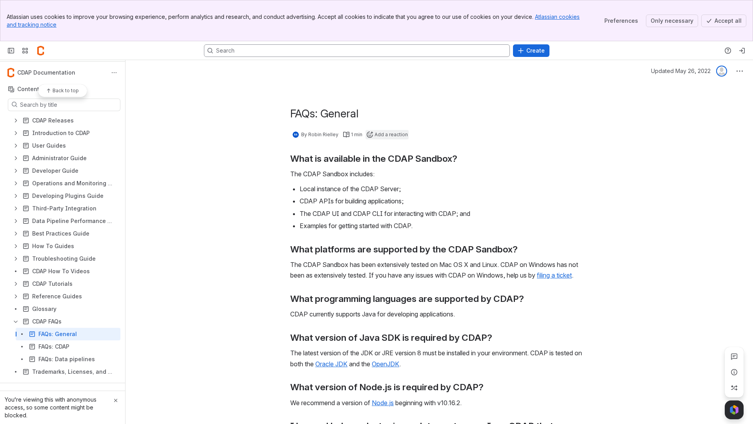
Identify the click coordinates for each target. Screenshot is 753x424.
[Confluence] (41, 50)
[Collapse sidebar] (11, 50)
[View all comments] (734, 356)
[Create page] (734, 388)
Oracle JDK (331, 364)
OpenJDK (385, 364)
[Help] (728, 50)
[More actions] (114, 72)
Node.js (383, 403)
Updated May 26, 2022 (681, 71)
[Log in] (742, 50)
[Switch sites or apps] (25, 50)
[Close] (115, 400)
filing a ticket (554, 275)
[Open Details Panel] (734, 372)
